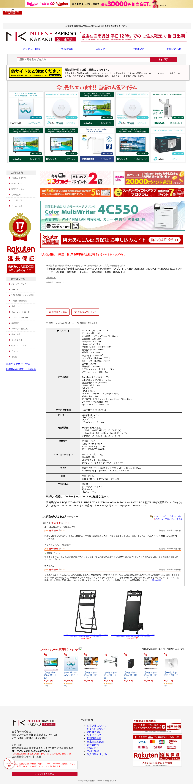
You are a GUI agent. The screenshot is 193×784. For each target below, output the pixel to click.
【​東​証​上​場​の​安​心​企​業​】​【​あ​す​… (50, 675)
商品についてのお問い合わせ (61, 323)
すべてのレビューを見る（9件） (168, 516)
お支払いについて (18, 178)
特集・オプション (18, 345)
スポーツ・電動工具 (19, 329)
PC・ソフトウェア (18, 284)
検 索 (163, 59)
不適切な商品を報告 (88, 323)
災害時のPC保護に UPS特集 (21, 369)
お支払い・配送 (31, 49)
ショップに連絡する (44, 774)
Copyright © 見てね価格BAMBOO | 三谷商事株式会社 (96, 781)
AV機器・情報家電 (19, 301)
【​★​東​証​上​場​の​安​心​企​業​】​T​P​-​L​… (171, 675)
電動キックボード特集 (18, 363)
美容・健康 (16, 334)
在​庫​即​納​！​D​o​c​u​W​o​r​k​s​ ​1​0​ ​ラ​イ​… (71, 675)
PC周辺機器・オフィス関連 (22, 295)
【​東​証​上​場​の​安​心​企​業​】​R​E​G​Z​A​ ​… (90, 675)
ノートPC (15, 290)
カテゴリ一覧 (16, 200)
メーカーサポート (18, 206)
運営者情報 (67, 49)
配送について (16, 183)
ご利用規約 (138, 49)
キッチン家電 (16, 340)
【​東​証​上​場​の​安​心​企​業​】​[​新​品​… (130, 675)
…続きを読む (156, 580)
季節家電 (15, 323)
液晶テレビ (16, 306)
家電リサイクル (17, 189)
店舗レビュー (103, 49)
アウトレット (16, 351)
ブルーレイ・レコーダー (21, 312)
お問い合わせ (174, 49)
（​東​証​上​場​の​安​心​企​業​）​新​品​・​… (110, 675)
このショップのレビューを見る (169, 519)
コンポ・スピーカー (19, 318)
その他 (14, 357)
